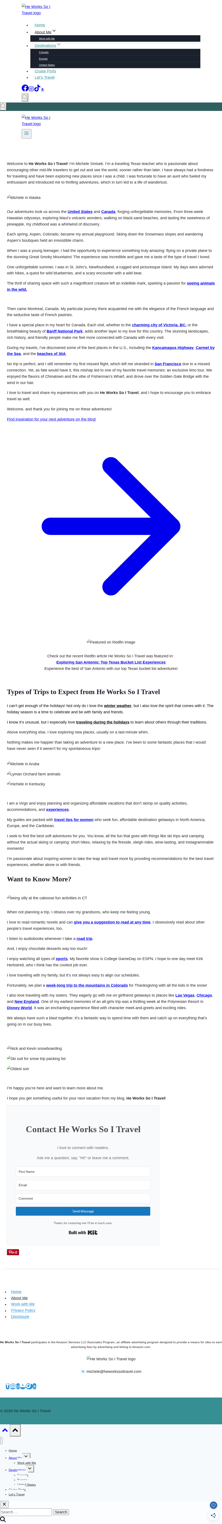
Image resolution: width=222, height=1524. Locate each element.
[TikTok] (37, 90)
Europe (43, 58)
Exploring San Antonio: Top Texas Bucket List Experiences (111, 662)
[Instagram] (31, 90)
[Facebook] (25, 90)
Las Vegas (184, 995)
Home (40, 25)
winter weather (117, 706)
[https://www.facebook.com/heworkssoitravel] (7, 1386)
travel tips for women (73, 820)
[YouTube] (23, 1386)
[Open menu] (26, 134)
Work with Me (47, 38)
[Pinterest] (18, 1386)
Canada (44, 52)
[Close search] (4, 1504)
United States (47, 65)
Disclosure (20, 1316)
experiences (57, 809)
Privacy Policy (23, 1310)
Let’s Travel (45, 77)
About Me (19, 1298)
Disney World (19, 1008)
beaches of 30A (51, 354)
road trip (84, 938)
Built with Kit (83, 1232)
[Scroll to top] (5, 1431)
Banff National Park (65, 331)
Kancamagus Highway (173, 348)
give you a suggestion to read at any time (112, 922)
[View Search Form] (25, 97)
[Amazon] (42, 90)
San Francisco (168, 364)
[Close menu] (1, 1440)
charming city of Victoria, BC (158, 325)
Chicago (204, 995)
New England (27, 1001)
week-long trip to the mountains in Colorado (87, 985)
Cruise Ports (45, 71)
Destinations (17, 1470)
